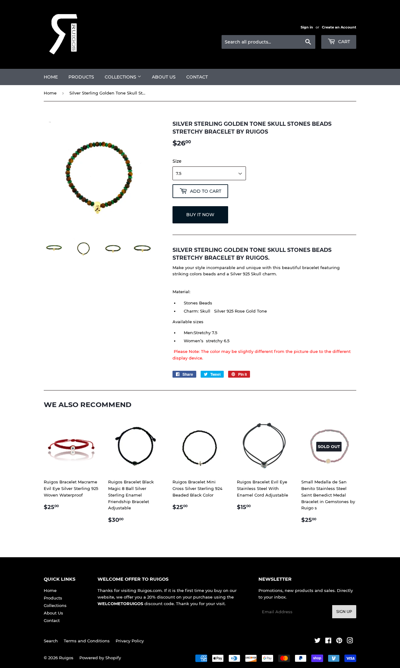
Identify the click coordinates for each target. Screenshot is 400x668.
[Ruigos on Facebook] (328, 641)
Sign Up (344, 611)
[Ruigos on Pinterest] (339, 641)
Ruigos (66, 657)
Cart (343, 41)
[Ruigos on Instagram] (350, 641)
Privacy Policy (130, 640)
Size (177, 161)
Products (81, 77)
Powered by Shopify (100, 657)
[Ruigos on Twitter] (317, 641)
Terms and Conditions (87, 640)
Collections (121, 77)
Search (51, 640)
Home (51, 77)
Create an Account (339, 27)
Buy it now (200, 214)
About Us (164, 77)
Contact (197, 77)
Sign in (307, 27)
